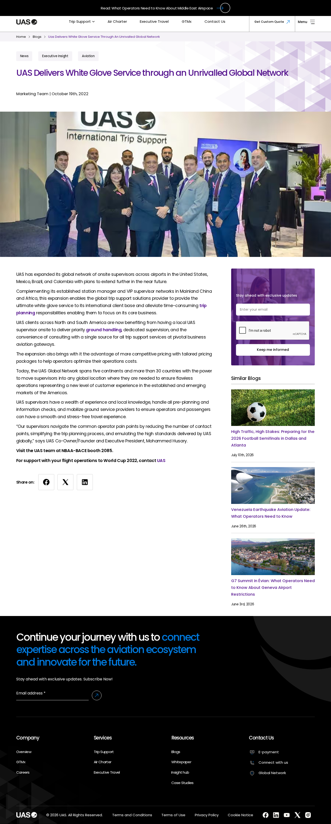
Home (21, 36)
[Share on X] (65, 482)
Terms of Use (173, 814)
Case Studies (182, 782)
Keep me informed (273, 349)
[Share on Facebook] (46, 482)
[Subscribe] (96, 695)
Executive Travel (154, 21)
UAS (161, 460)
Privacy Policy (207, 814)
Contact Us (215, 21)
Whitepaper (181, 761)
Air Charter (117, 21)
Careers (23, 772)
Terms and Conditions (132, 814)
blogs (37, 36)
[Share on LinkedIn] (85, 482)
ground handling (103, 330)
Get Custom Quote (269, 22)
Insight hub (180, 772)
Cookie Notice (240, 814)
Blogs (175, 751)
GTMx (186, 21)
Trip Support (80, 21)
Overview (23, 751)
